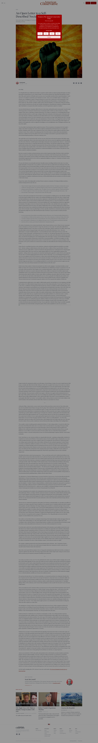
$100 (58, 33)
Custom (49, 37)
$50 (52, 33)
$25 (46, 33)
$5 (40, 33)
